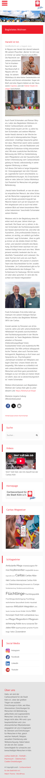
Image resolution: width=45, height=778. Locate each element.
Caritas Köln (32, 580)
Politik (18, 624)
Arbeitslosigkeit (29, 566)
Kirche (28, 611)
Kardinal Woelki (15, 611)
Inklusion (19, 606)
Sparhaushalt (21, 628)
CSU (7, 584)
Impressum (9, 759)
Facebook (15, 657)
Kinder (23, 611)
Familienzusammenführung (25, 588)
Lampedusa (29, 615)
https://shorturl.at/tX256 (26, 391)
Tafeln (12, 632)
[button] (8, 406)
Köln (34, 611)
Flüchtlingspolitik (32, 594)
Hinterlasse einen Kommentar (16, 416)
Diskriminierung (15, 584)
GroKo (27, 602)
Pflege (12, 619)
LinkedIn (14, 663)
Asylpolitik (29, 570)
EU (32, 584)
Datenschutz (20, 759)
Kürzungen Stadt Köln (15, 615)
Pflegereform (22, 619)
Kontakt (22, 756)
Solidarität (30, 624)
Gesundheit (20, 602)
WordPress (20, 774)
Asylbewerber (17, 570)
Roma (24, 624)
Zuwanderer (20, 632)
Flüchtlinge (15, 593)
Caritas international (18, 580)
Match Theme (9, 774)
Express (13, 86)
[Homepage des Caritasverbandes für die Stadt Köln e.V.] (21, 495)
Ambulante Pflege (14, 565)
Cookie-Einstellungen (13, 762)
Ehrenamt (26, 584)
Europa (36, 584)
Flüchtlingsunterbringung (15, 599)
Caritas (20, 575)
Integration (29, 606)
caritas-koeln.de (11, 756)
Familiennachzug (11, 588)
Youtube (14, 670)
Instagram (15, 650)
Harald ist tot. (12, 41)
